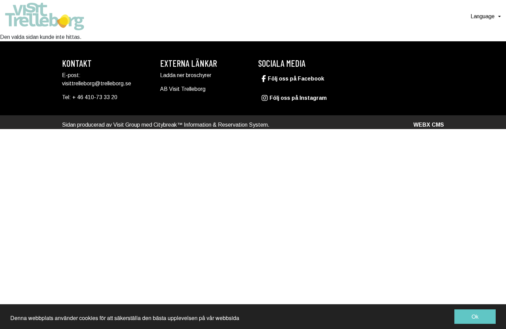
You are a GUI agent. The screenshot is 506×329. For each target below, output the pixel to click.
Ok (475, 316)
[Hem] (44, 16)
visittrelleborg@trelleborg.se (96, 83)
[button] (486, 16)
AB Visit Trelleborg (182, 89)
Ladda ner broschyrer (185, 75)
